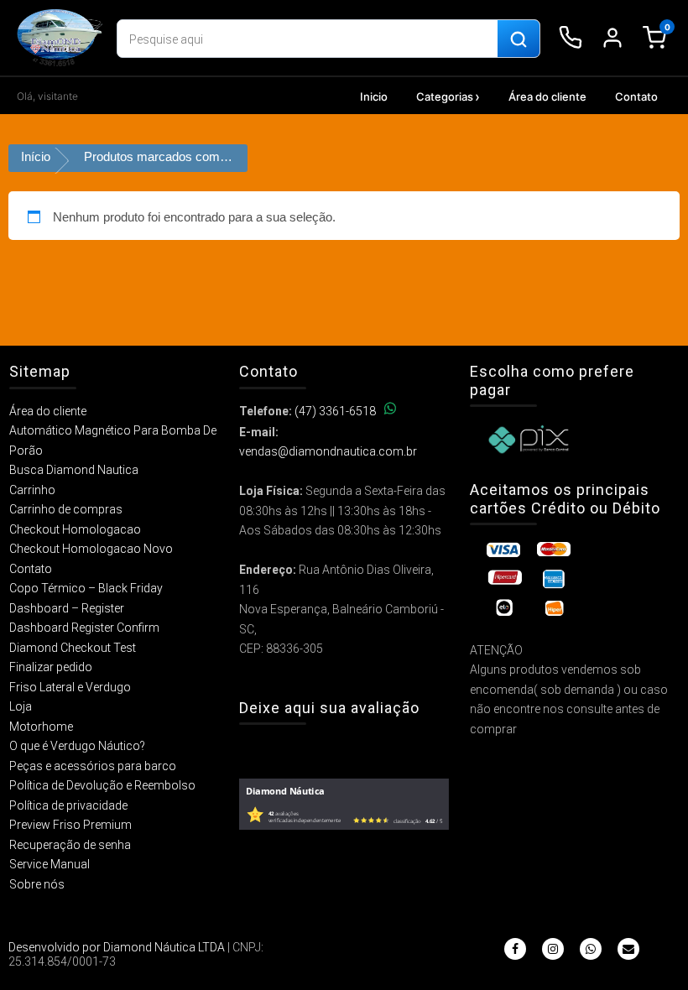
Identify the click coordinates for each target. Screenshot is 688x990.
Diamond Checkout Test (72, 647)
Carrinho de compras (65, 509)
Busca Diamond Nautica (73, 470)
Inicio (374, 96)
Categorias (444, 96)
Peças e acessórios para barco (92, 766)
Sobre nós (37, 884)
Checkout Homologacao (75, 529)
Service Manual (49, 864)
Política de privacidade (68, 805)
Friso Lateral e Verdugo (70, 687)
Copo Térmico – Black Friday (86, 588)
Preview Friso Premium (70, 824)
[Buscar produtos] (518, 39)
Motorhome (41, 726)
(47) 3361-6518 (335, 411)
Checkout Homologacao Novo (91, 548)
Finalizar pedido (50, 667)
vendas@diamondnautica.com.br (328, 451)
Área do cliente (547, 96)
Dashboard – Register (66, 608)
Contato (636, 96)
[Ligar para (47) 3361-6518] (570, 38)
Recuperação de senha (70, 845)
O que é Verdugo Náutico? (77, 746)
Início (35, 156)
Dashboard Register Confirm (84, 627)
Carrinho (32, 490)
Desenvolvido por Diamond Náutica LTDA (116, 947)
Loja (20, 706)
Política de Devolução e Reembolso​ (102, 785)
